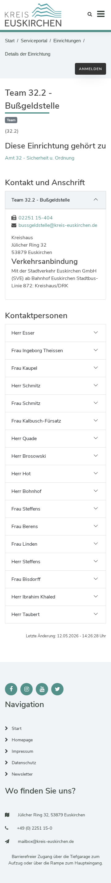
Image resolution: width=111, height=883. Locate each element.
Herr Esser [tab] (23, 333)
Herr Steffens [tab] (25, 561)
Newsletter (21, 774)
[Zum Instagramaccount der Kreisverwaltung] (26, 689)
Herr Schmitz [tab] (25, 385)
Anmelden (90, 68)
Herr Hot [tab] (21, 473)
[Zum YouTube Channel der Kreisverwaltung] (42, 689)
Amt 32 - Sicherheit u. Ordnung (39, 158)
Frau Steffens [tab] (25, 509)
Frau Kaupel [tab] (24, 368)
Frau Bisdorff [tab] (25, 579)
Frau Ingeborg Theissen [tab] (37, 350)
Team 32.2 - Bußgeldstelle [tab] (40, 200)
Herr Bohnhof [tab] (26, 491)
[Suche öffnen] (89, 13)
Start (9, 40)
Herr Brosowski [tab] (28, 456)
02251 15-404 (35, 218)
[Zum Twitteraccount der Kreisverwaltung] (57, 689)
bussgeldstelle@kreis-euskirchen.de (57, 225)
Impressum (21, 751)
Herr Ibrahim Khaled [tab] (33, 597)
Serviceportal (34, 40)
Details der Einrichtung (27, 53)
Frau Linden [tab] (24, 544)
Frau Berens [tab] (24, 526)
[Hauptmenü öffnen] (100, 13)
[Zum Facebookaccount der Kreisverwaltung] (11, 689)
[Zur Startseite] (33, 15)
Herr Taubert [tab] (25, 614)
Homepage (21, 740)
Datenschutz (23, 763)
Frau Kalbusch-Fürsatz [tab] (36, 421)
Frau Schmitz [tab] (25, 403)
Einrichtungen (67, 40)
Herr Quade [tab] (24, 438)
